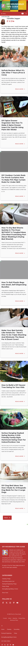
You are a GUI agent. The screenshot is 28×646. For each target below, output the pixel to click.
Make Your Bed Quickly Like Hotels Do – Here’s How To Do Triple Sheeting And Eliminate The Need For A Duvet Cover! (14, 334)
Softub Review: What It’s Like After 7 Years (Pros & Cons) (13, 72)
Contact (5, 618)
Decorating (16, 629)
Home (2, 629)
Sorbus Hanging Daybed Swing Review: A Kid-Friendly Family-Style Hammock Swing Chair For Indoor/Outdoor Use (14, 437)
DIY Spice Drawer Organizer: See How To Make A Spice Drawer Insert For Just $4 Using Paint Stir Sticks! (12, 125)
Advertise (15, 618)
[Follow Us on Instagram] (10, 602)
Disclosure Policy (14, 620)
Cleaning (9, 629)
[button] (26, 14)
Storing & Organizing (6, 633)
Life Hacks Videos (5, 641)
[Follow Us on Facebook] (3, 602)
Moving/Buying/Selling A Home (9, 637)
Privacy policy (22, 618)
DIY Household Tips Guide (15, 5)
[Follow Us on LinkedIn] (13, 602)
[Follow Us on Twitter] (6, 602)
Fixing (15, 633)
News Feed (5, 592)
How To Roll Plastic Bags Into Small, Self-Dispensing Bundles (14, 284)
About (9, 618)
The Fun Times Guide (13, 565)
